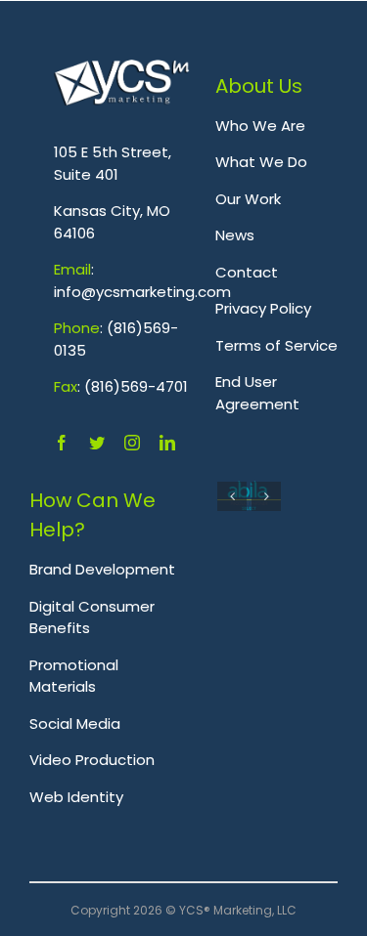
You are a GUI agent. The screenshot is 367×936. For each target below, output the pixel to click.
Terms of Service (276, 345)
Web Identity (76, 797)
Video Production (92, 759)
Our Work (248, 199)
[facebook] (61, 442)
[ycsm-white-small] (122, 70)
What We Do (261, 161)
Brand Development (102, 569)
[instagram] (132, 442)
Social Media (74, 723)
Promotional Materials (73, 676)
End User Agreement (257, 392)
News (234, 235)
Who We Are (260, 125)
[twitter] (97, 442)
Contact (246, 272)
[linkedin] (167, 442)
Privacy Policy (263, 308)
